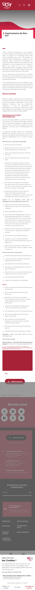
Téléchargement (16, 381)
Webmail (6, 521)
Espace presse (5, 533)
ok (30, 492)
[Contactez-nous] (20, 5)
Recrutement (22, 521)
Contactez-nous (18, 437)
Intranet (6, 526)
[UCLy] (7, 5)
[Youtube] (13, 418)
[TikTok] (13, 411)
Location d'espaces (6, 539)
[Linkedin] (21, 411)
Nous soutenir (23, 532)
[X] (21, 418)
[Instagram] (4, 411)
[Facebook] (4, 418)
